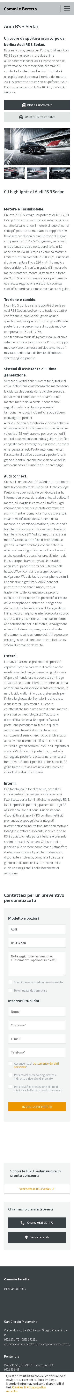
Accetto (11, 1391)
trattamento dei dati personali (36, 1065)
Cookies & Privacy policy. (29, 1387)
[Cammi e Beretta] (20, 9)
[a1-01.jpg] (37, 146)
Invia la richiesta (37, 1107)
